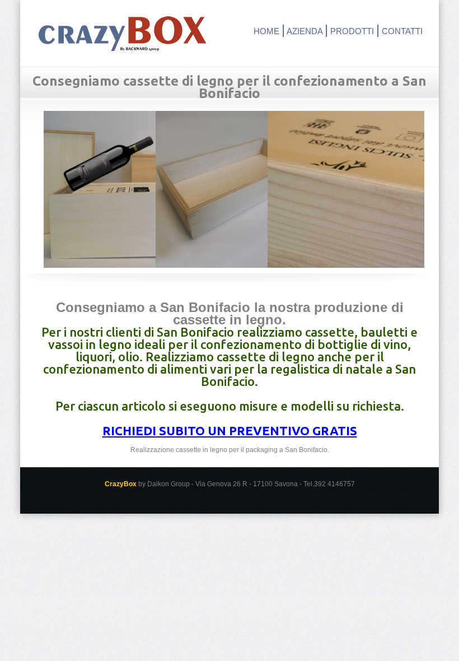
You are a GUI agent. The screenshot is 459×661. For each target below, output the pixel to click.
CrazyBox (123, 33)
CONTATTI (402, 31)
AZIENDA (304, 31)
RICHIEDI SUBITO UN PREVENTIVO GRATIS (229, 430)
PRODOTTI (352, 31)
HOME (266, 31)
